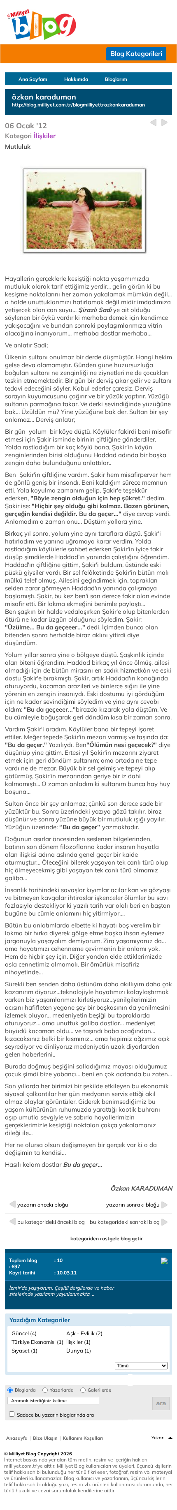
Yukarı (158, 1438)
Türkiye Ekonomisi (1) (37, 1342)
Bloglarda (25, 1390)
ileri (164, 123)
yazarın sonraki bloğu (133, 1204)
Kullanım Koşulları (83, 1438)
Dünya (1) (78, 1350)
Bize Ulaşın (45, 1438)
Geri (153, 123)
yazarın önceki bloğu (42, 1204)
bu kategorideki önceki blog (51, 1222)
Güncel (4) (24, 1333)
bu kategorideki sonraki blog (125, 1222)
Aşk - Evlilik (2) (84, 1333)
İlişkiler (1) (78, 1342)
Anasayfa (17, 1438)
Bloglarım (116, 79)
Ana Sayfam (33, 79)
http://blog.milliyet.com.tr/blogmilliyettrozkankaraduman (78, 105)
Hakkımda (76, 79)
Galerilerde (99, 1390)
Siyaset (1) (24, 1350)
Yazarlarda (62, 1390)
